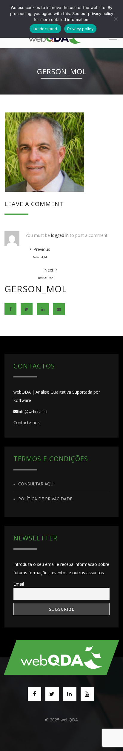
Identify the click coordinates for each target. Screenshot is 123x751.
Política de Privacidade (45, 499)
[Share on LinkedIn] (43, 309)
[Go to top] (61, 657)
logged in (60, 235)
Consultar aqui (36, 484)
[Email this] (59, 309)
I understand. (45, 28)
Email (18, 584)
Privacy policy (80, 28)
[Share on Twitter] (27, 309)
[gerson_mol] (44, 151)
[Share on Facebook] (10, 309)
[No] (116, 19)
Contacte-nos (26, 422)
